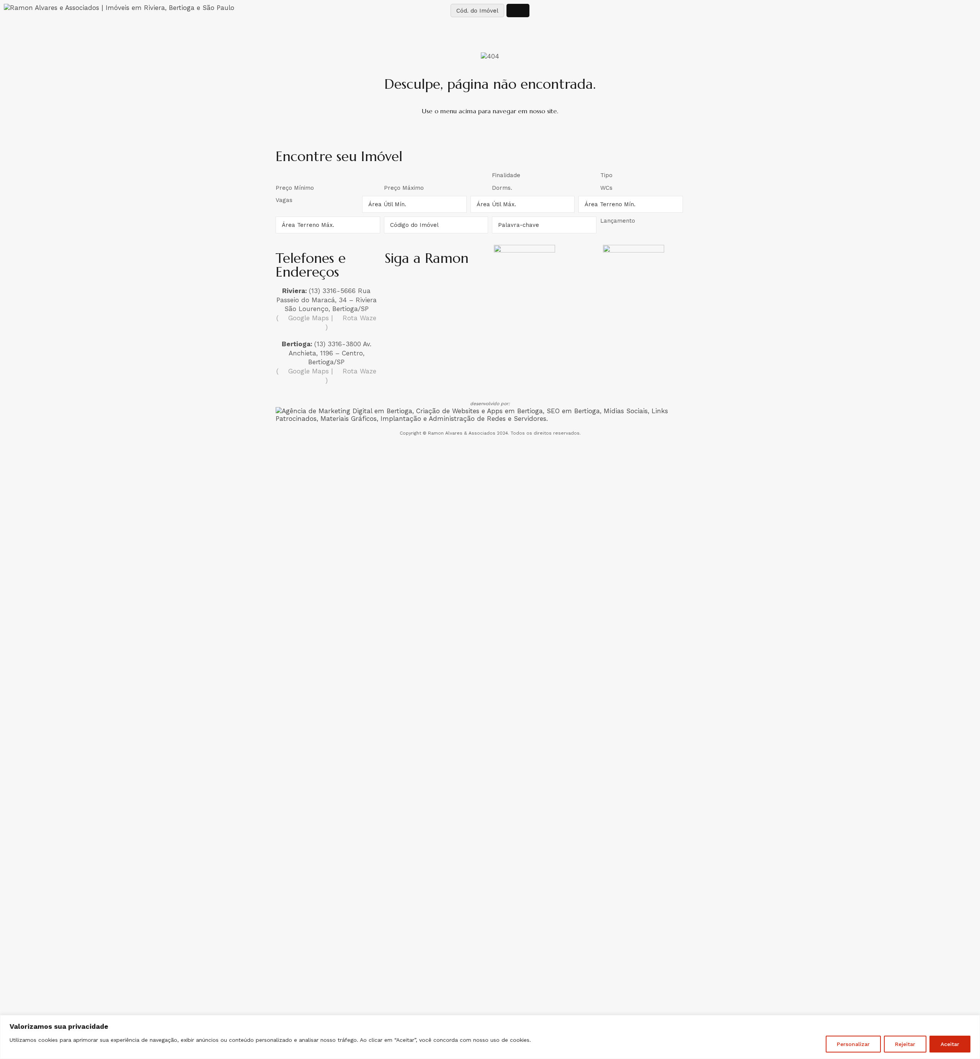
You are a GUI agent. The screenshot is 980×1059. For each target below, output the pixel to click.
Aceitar (950, 1044)
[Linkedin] (437, 282)
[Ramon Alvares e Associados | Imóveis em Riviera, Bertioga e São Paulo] (119, 7)
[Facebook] (415, 282)
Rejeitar (905, 1044)
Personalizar (853, 1044)
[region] (490, 1037)
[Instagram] (394, 282)
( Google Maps (302, 318)
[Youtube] (458, 282)
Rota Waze (358, 318)
